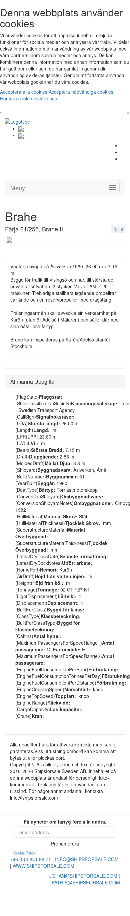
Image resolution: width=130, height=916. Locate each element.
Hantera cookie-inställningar (29, 98)
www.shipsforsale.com (43, 865)
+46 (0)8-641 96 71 (30, 859)
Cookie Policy (24, 852)
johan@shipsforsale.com (83, 875)
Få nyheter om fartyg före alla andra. (65, 821)
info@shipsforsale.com (87, 859)
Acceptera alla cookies (24, 91)
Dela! (118, 229)
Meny (17, 187)
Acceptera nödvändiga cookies (81, 91)
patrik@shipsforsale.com (86, 882)
